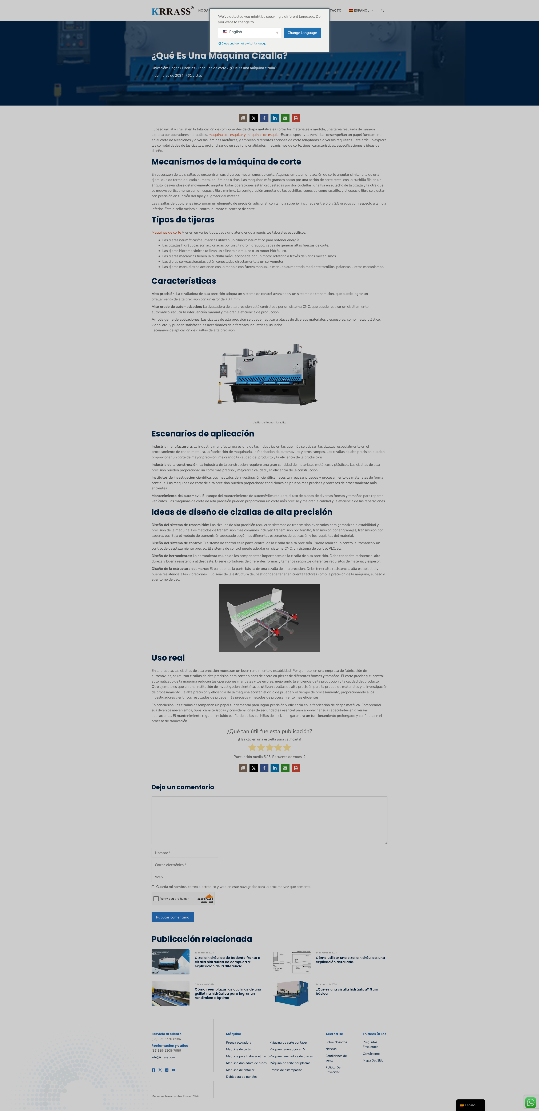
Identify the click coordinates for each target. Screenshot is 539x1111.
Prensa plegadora (238, 1042)
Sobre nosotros (336, 1042)
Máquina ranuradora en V (287, 1049)
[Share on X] (253, 118)
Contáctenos (371, 1054)
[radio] (252, 748)
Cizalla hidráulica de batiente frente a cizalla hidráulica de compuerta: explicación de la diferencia (227, 962)
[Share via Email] (285, 118)
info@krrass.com (163, 1057)
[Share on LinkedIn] (275, 118)
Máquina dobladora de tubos (246, 1063)
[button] (382, 10)
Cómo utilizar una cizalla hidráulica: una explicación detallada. (350, 959)
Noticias (188, 68)
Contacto (332, 10)
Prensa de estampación (286, 1070)
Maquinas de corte (166, 232)
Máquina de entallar (240, 1070)
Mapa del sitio (373, 1060)
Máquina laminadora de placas (291, 1056)
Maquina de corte (212, 68)
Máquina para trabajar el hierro (248, 1056)
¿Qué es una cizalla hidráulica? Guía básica (347, 991)
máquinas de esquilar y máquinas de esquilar (244, 134)
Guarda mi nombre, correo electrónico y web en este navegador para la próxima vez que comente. (233, 886)
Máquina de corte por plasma (290, 1063)
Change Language (302, 32)
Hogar (204, 10)
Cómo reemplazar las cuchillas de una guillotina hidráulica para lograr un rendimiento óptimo (228, 993)
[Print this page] (296, 118)
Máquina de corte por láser (288, 1042)
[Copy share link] (243, 118)
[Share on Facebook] (264, 118)
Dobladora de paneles (241, 1077)
